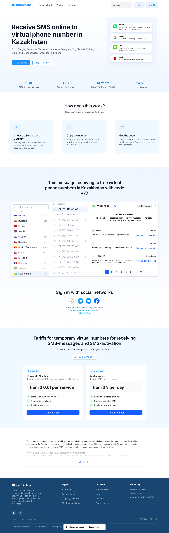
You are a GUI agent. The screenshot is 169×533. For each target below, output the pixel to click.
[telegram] (80, 301)
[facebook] (97, 301)
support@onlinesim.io (72, 498)
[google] (72, 301)
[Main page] (22, 5)
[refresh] (154, 206)
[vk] (88, 301)
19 (141, 272)
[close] (102, 527)
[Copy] (115, 206)
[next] (146, 272)
